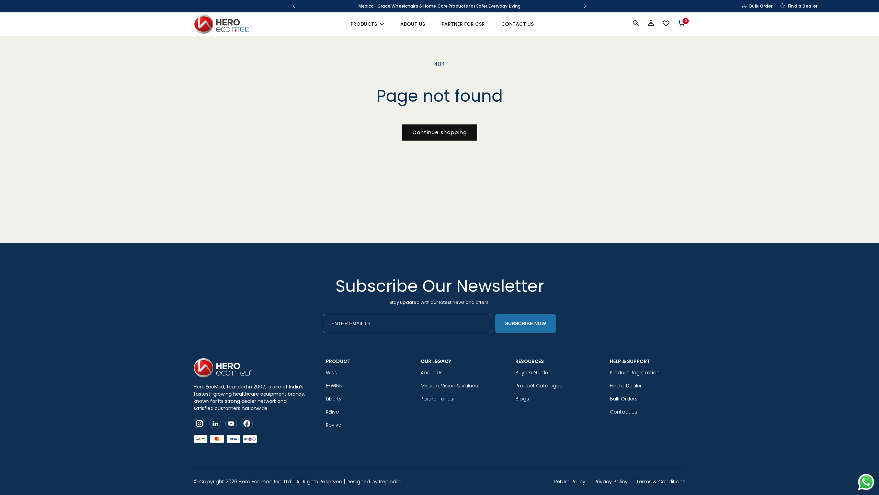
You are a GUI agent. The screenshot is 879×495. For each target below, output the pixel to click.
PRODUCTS (364, 24)
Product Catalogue (538, 385)
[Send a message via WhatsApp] (866, 482)
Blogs (522, 398)
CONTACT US (517, 24)
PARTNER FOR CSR (463, 24)
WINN (332, 372)
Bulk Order (761, 6)
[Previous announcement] (293, 6)
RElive (332, 411)
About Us (432, 372)
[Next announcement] (585, 6)
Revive (333, 424)
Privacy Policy (611, 481)
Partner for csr (438, 398)
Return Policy (570, 481)
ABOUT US (412, 24)
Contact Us (623, 411)
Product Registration (635, 372)
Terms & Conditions (660, 481)
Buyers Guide (531, 372)
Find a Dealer (803, 6)
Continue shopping (439, 132)
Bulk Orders (624, 398)
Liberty (334, 398)
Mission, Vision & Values (449, 385)
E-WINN (334, 385)
